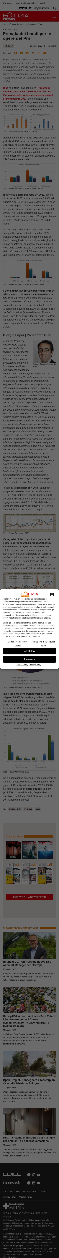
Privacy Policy (35, 665)
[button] (52, 594)
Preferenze (29, 659)
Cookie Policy (22, 665)
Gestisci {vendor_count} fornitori (18, 644)
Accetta (29, 651)
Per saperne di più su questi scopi (43, 644)
